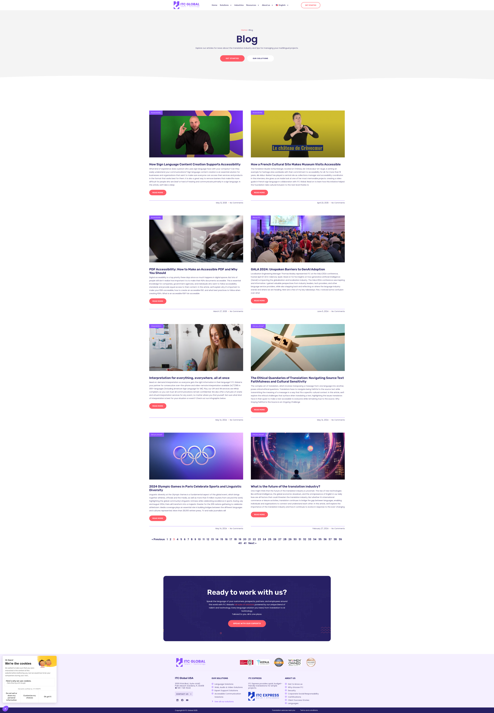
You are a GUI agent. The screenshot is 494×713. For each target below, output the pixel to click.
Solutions (224, 5)
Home (214, 5)
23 (259, 539)
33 (309, 539)
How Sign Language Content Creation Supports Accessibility (195, 164)
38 (335, 539)
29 (290, 539)
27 (279, 539)
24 (264, 539)
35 (320, 539)
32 (304, 539)
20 (244, 539)
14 (217, 539)
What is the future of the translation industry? (285, 486)
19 (240, 539)
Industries (239, 5)
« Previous (158, 539)
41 (245, 543)
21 (249, 539)
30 (295, 539)
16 (226, 539)
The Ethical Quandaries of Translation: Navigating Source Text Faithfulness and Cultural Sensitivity (297, 379)
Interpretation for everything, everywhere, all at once (189, 378)
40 (240, 543)
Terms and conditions (309, 710)
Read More (157, 193)
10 (199, 539)
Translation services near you (283, 710)
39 (340, 539)
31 (300, 539)
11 (204, 539)
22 (254, 539)
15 (221, 539)
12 (208, 539)
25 (269, 539)
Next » (252, 543)
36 (325, 539)
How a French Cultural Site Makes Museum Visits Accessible (296, 164)
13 (212, 539)
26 (274, 539)
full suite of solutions (244, 604)
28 (284, 539)
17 (231, 539)
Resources (251, 5)
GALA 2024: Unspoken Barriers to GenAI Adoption (288, 269)
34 (314, 539)
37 (330, 539)
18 (235, 539)
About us (266, 5)
